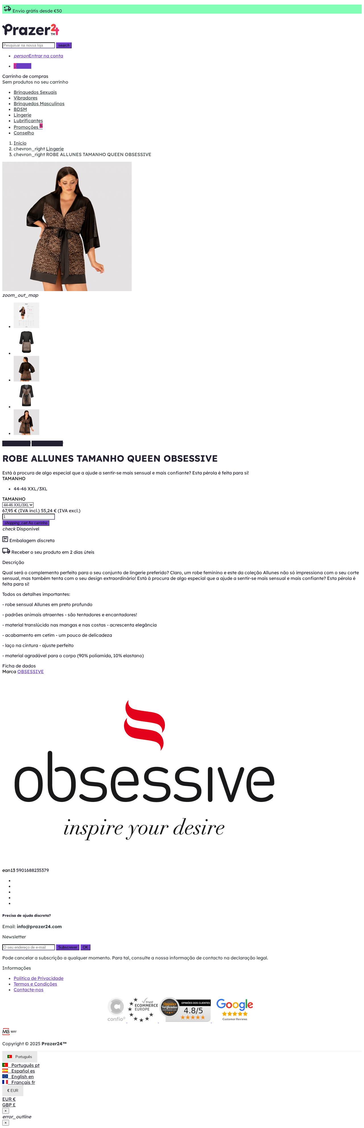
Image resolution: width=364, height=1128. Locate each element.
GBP (9, 1105)
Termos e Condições (35, 984)
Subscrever (67, 947)
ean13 (8, 870)
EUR (9, 1099)
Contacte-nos (29, 989)
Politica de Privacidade (38, 978)
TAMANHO (14, 478)
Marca (9, 671)
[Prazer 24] (30, 39)
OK (85, 947)
